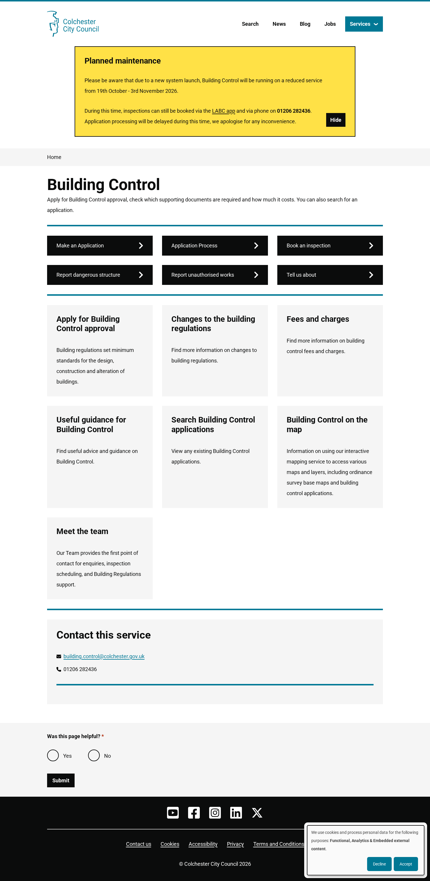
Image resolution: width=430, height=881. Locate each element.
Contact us (138, 844)
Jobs (330, 24)
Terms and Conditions (278, 844)
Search (250, 24)
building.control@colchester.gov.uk (104, 656)
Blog (305, 24)
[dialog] (365, 850)
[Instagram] (215, 813)
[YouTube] (173, 813)
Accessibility (203, 844)
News (279, 24)
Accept (406, 864)
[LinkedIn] (236, 813)
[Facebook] (194, 813)
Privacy (235, 844)
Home (54, 157)
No (107, 756)
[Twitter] (257, 813)
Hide (335, 120)
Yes (67, 756)
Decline (379, 864)
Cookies (170, 844)
